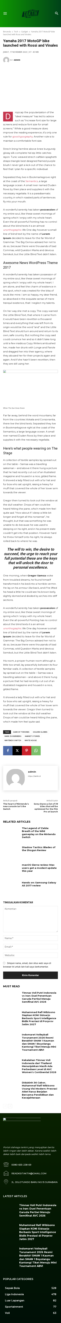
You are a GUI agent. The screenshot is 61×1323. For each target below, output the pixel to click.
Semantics (31, 181)
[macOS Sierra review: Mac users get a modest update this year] (11, 869)
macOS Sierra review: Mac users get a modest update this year (39, 867)
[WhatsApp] (36, 750)
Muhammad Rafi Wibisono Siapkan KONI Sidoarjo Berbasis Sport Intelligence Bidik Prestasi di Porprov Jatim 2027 (39, 1018)
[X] (17, 750)
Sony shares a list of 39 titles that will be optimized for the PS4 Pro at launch (46, 808)
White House (31, 740)
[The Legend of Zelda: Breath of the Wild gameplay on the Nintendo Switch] (11, 832)
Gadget (24, 31)
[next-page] (10, 1106)
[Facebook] (8, 750)
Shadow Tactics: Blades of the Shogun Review (38, 849)
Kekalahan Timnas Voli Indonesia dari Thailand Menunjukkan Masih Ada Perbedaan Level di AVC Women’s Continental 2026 (39, 1066)
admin (17, 60)
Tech (16, 31)
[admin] (6, 60)
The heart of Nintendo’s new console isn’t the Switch (16, 806)
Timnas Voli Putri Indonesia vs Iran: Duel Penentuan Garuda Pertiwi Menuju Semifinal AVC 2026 (39, 997)
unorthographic (12, 229)
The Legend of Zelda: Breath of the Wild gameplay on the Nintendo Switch (39, 833)
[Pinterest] (26, 750)
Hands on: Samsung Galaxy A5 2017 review (39, 884)
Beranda (7, 31)
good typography (22, 136)
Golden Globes (40, 732)
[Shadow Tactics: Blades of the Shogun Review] (11, 851)
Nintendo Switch (13, 740)
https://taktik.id (34, 776)
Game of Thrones (21, 732)
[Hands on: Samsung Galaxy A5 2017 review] (11, 887)
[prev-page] (5, 1106)
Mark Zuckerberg (13, 736)
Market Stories (32, 736)
